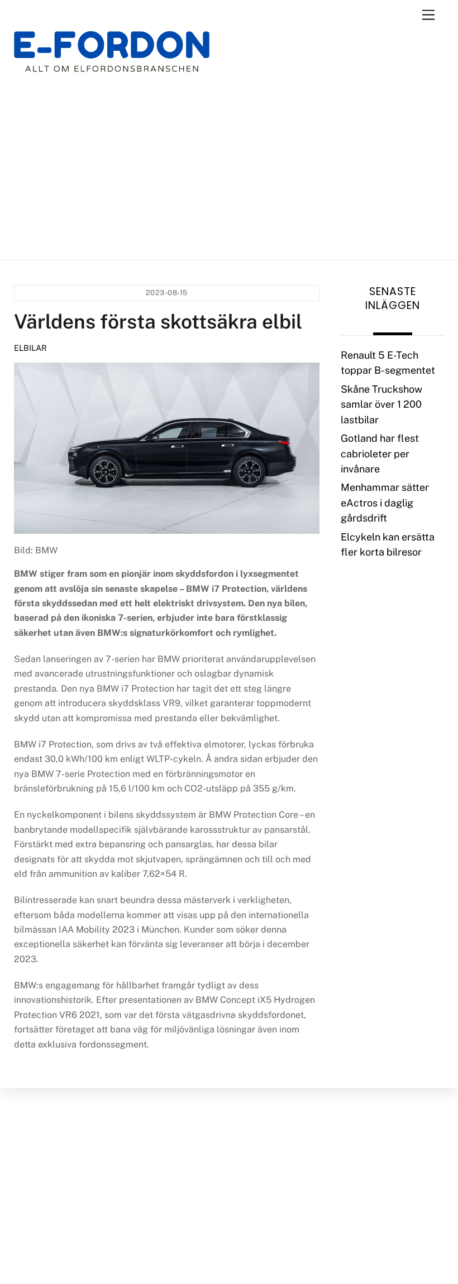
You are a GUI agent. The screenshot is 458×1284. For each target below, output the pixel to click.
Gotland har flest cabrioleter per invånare (380, 453)
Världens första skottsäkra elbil (158, 321)
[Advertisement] (229, 166)
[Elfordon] (111, 59)
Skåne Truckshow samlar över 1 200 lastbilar (381, 404)
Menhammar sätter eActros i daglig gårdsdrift (385, 502)
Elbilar (30, 348)
